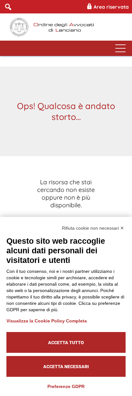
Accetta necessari (66, 366)
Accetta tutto (66, 342)
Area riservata (110, 7)
